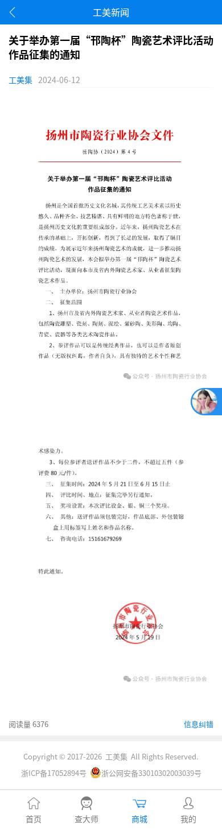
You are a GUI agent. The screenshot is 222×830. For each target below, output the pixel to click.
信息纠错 (198, 723)
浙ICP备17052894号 (54, 772)
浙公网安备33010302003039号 (151, 772)
